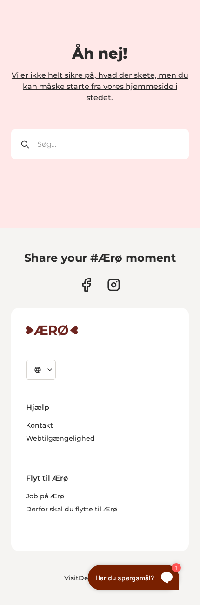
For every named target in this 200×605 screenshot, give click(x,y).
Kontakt (39, 425)
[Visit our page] (114, 285)
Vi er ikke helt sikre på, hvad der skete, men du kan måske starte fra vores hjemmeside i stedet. (100, 86)
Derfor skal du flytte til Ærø (71, 509)
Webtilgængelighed (60, 438)
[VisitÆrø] (52, 330)
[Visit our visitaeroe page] (86, 285)
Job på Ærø (45, 496)
